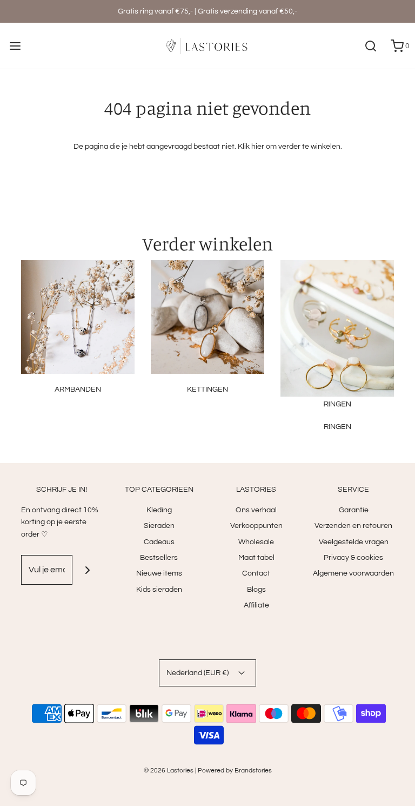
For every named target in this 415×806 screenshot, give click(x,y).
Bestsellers (159, 557)
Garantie (354, 510)
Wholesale (256, 542)
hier (257, 146)
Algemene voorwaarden (353, 573)
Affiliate (256, 605)
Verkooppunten (256, 526)
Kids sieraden (159, 589)
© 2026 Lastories (168, 770)
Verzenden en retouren (353, 526)
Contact (256, 573)
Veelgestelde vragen (354, 542)
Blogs (256, 589)
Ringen (337, 427)
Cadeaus (159, 542)
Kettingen (207, 389)
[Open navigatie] (15, 46)
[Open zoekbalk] (370, 46)
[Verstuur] (87, 570)
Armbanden (78, 389)
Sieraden (159, 526)
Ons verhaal (256, 510)
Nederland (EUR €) (198, 673)
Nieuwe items (159, 573)
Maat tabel (256, 557)
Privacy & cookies (353, 557)
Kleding (159, 510)
